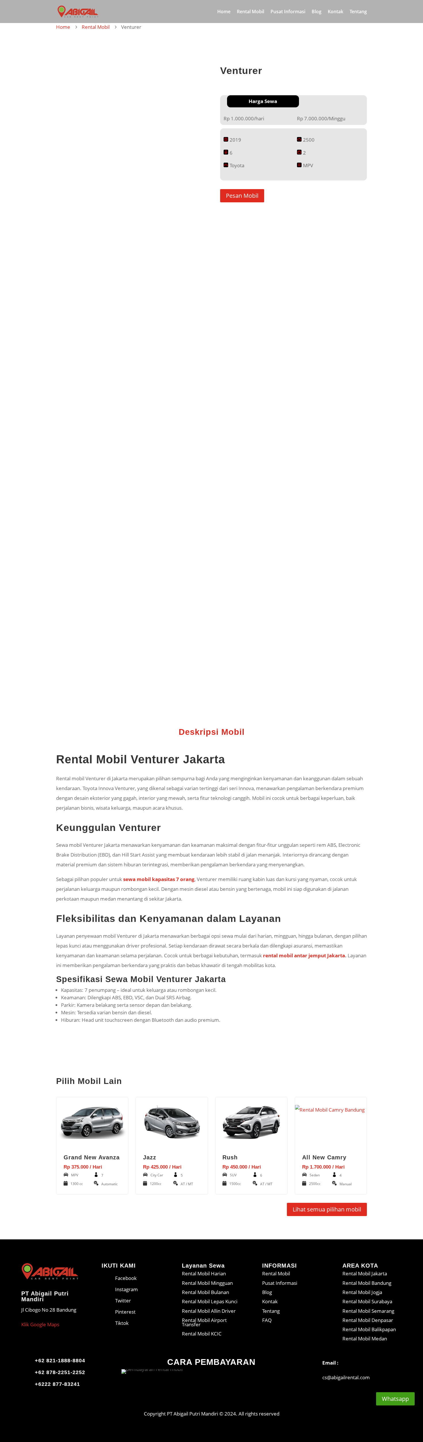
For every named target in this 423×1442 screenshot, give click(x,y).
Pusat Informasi (287, 12)
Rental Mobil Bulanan (205, 1292)
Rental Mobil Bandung (366, 1283)
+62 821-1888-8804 (60, 1360)
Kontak (335, 12)
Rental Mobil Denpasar (367, 1320)
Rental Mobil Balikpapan (369, 1329)
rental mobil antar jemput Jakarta (304, 955)
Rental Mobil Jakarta (364, 1273)
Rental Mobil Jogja (362, 1292)
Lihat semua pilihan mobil (327, 1209)
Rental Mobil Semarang (368, 1311)
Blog (316, 12)
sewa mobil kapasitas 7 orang (159, 879)
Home (223, 12)
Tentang (358, 12)
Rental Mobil (250, 12)
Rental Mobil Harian (204, 1273)
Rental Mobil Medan (364, 1338)
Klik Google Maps (40, 1324)
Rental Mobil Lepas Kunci (209, 1301)
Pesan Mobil (242, 195)
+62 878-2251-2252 (60, 1372)
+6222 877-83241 (57, 1384)
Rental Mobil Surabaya (367, 1301)
